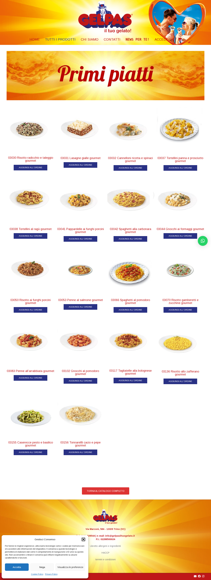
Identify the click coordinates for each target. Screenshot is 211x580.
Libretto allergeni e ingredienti (105, 546)
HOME (35, 39)
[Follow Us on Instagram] (203, 576)
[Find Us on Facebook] (199, 576)
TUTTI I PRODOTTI (60, 39)
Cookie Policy (37, 574)
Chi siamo (89, 39)
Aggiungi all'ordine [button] (30, 167)
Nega (42, 567)
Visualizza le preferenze (70, 567)
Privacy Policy (51, 574)
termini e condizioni (105, 559)
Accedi (161, 39)
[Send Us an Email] (195, 576)
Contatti (112, 39)
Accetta (17, 567)
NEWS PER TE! (137, 39)
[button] (83, 539)
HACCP (105, 552)
